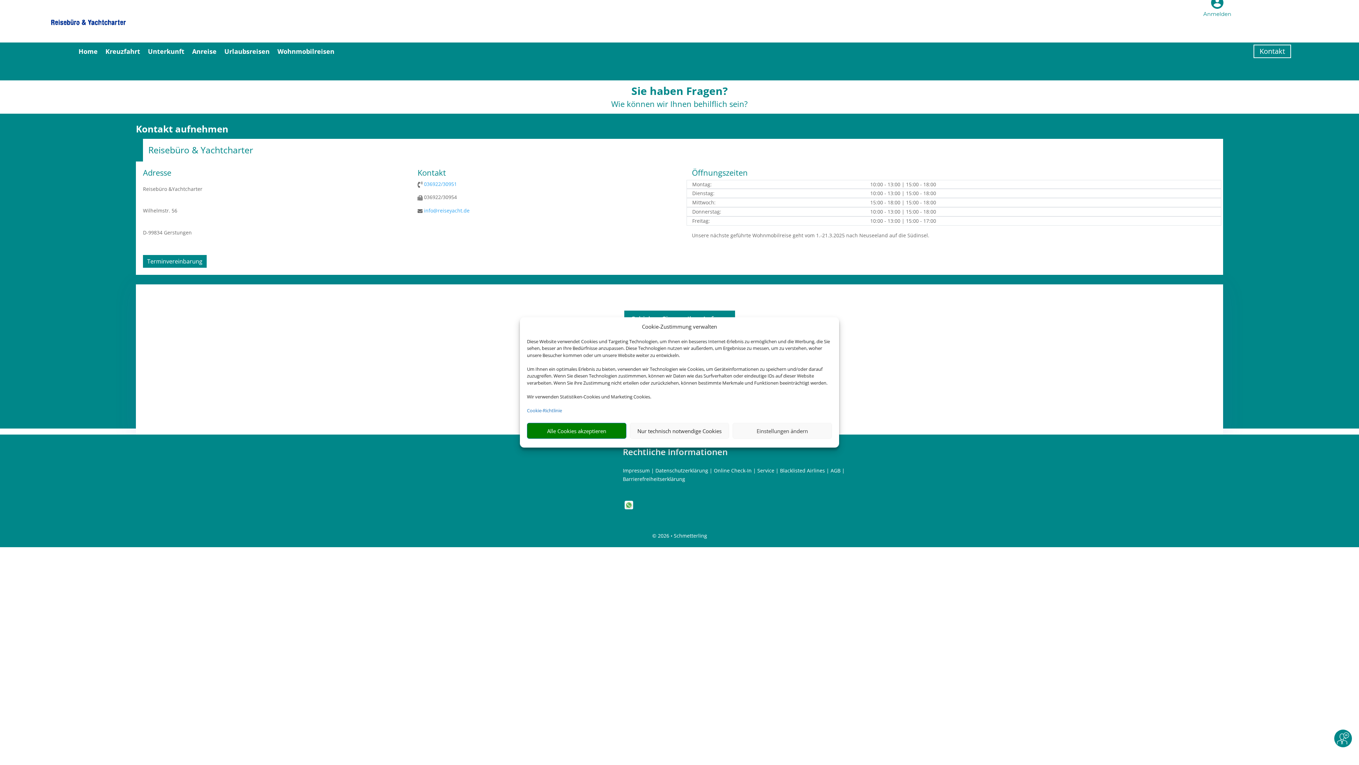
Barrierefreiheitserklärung (654, 479)
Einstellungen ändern (782, 431)
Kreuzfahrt (122, 51)
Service (765, 470)
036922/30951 (440, 184)
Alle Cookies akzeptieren (576, 431)
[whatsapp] (629, 507)
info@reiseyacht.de (447, 210)
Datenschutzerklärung (681, 470)
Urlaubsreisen (247, 51)
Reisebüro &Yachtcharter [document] (172, 189)
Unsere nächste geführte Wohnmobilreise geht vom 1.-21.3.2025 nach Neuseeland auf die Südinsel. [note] (810, 235)
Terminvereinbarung (174, 261)
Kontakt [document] (432, 173)
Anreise (204, 51)
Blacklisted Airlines (802, 470)
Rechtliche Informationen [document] (675, 452)
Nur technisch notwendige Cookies (679, 431)
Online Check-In (733, 470)
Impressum (636, 470)
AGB (836, 470)
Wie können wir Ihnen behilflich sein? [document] (679, 104)
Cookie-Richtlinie (544, 410)
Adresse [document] (157, 173)
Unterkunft (166, 51)
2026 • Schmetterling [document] (681, 535)
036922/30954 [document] (440, 197)
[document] (679, 93)
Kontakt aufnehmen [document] (182, 129)
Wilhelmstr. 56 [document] (160, 210)
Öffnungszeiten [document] (720, 173)
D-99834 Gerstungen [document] (167, 232)
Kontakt (1272, 51)
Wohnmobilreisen (305, 51)
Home (88, 51)
